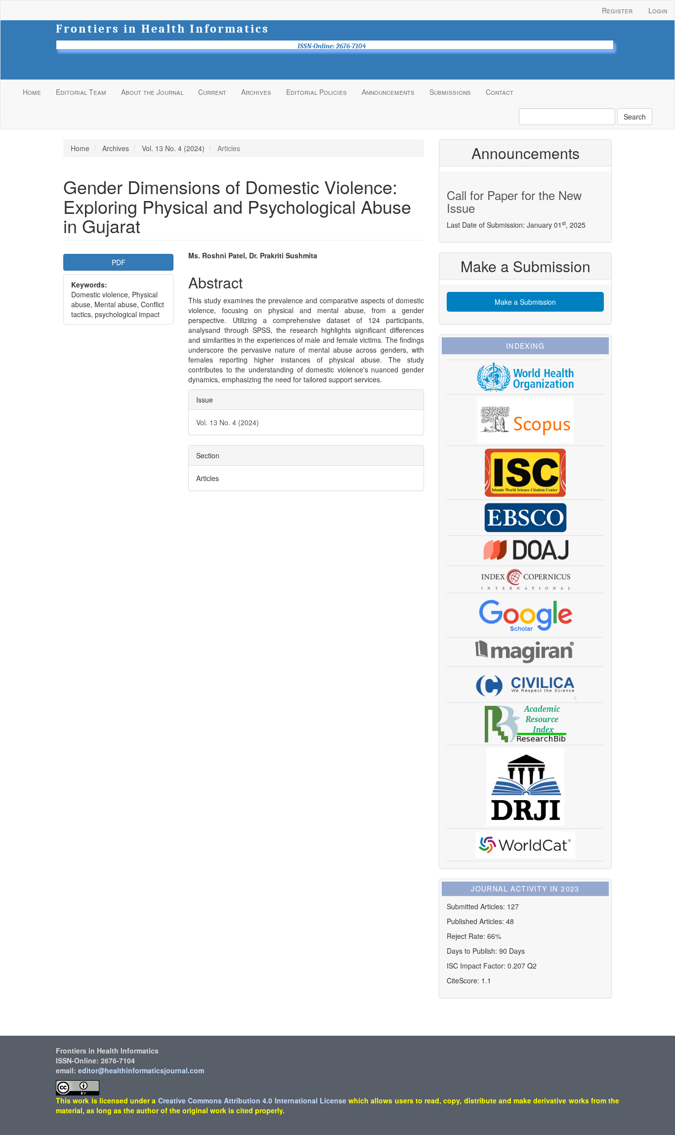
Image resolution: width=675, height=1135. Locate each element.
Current (212, 92)
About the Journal (152, 92)
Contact (499, 92)
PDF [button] (119, 262)
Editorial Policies (316, 92)
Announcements (388, 92)
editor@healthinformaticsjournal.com (141, 1070)
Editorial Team (81, 92)
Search (635, 117)
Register (617, 10)
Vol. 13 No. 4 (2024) (173, 148)
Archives (256, 92)
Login (657, 10)
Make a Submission (525, 302)
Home (32, 92)
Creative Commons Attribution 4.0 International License (252, 1100)
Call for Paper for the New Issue (514, 201)
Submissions (450, 92)
